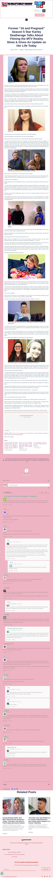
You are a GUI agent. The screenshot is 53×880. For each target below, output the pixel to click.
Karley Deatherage (12, 460)
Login (48, 480)
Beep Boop (14, 603)
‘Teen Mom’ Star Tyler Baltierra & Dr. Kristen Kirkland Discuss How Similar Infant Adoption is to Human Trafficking (39, 820)
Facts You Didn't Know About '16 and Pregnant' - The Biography (20, 496)
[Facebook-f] (42, 876)
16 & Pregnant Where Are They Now (29, 458)
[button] (26, 20)
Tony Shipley (40, 460)
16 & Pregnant (30, 49)
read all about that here (42, 368)
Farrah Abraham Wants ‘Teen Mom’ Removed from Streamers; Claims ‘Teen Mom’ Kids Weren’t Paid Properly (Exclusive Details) (13, 820)
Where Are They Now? (38, 49)
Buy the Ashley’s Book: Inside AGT (14, 852)
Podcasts (28, 460)
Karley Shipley (19, 460)
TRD (13, 541)
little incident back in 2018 (30, 86)
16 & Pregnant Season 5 (17, 458)
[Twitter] (39, 3)
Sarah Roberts (34, 460)
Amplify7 (7, 876)
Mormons (24, 460)
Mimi (15, 564)
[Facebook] (36, 3)
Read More (5, 833)
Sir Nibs (13, 689)
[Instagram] (43, 3)
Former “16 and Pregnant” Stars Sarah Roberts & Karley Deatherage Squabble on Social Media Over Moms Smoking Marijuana (25, 445)
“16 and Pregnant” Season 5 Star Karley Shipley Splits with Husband (40, 444)
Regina (13, 749)
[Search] (43, 10)
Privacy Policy (14, 856)
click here (28, 103)
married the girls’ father (22, 98)
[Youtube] (41, 6)
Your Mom (14, 630)
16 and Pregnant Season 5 (43, 458)
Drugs (6, 460)
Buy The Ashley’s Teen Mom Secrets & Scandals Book (15, 854)
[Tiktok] (37, 6)
